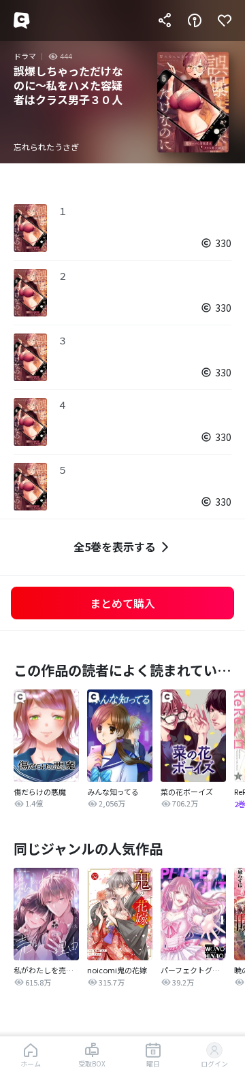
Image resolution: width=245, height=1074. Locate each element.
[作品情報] (195, 20)
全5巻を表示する (115, 546)
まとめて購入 (122, 603)
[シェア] (165, 20)
